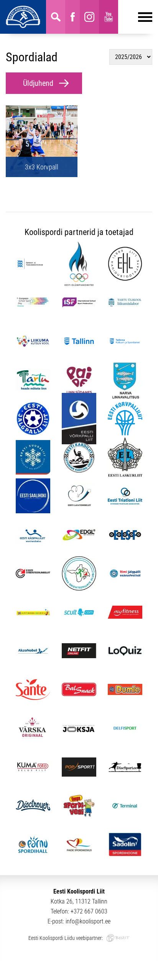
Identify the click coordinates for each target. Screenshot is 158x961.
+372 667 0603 (89, 911)
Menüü (135, 17)
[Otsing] (55, 17)
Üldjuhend (38, 83)
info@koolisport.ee (88, 921)
